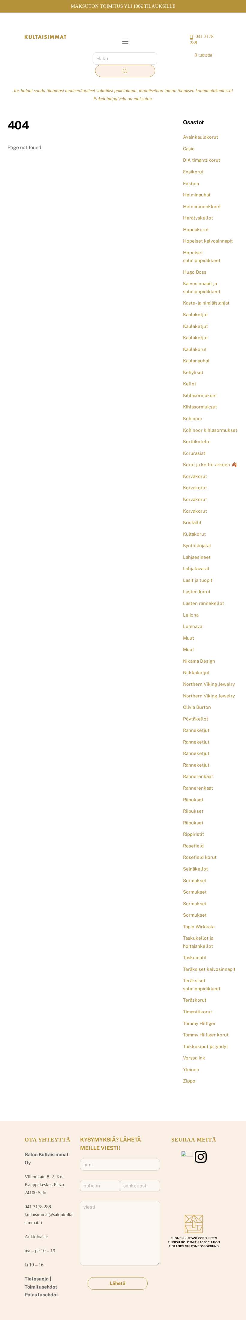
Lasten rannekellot (203, 603)
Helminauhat (197, 194)
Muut (188, 638)
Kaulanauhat (196, 360)
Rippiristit (193, 834)
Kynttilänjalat (197, 545)
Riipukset (193, 799)
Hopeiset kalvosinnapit (208, 240)
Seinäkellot (195, 868)
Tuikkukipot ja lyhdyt (205, 1046)
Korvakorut (195, 476)
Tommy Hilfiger (199, 1023)
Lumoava (192, 626)
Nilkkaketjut (196, 672)
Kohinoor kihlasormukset (210, 430)
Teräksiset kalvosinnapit (209, 969)
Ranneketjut (196, 730)
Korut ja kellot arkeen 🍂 (210, 464)
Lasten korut (197, 591)
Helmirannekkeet (202, 206)
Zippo (189, 1080)
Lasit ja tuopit (197, 580)
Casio (189, 148)
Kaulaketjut (195, 314)
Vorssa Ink (194, 1057)
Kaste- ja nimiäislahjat (206, 302)
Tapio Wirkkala (198, 926)
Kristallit (192, 522)
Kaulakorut (195, 349)
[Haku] (125, 71)
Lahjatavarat (196, 568)
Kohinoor (192, 418)
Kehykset (193, 372)
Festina (191, 183)
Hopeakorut (196, 229)
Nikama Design (199, 661)
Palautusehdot (41, 1295)
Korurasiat (194, 453)
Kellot (189, 383)
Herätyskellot (198, 217)
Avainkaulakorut (200, 137)
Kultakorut (194, 534)
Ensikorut (193, 171)
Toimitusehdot (41, 1287)
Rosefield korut (200, 857)
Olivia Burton (197, 707)
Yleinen (191, 1069)
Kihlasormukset (200, 395)
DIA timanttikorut (201, 160)
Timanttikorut (197, 1011)
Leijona (191, 614)
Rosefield (193, 845)
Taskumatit (195, 957)
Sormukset (195, 880)
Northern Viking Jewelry (209, 684)
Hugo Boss (194, 272)
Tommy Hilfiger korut (206, 1034)
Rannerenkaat (198, 776)
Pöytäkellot (195, 718)
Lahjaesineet (197, 557)
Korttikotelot (197, 441)
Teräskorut (194, 1000)
